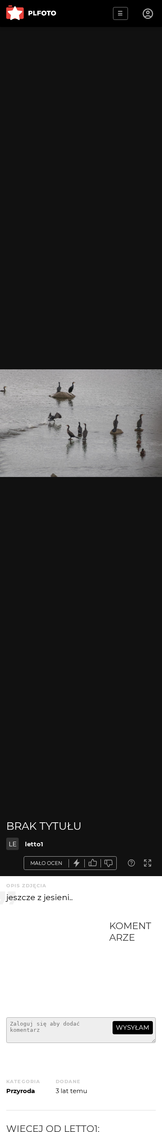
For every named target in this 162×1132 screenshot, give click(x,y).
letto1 (34, 844)
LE (13, 844)
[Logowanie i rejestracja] (148, 14)
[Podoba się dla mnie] (92, 863)
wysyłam (132, 1027)
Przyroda (20, 1091)
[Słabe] (109, 863)
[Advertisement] (57, 965)
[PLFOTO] (31, 13)
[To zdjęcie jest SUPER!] (77, 863)
